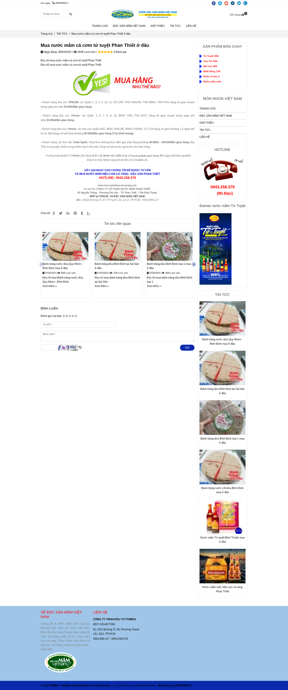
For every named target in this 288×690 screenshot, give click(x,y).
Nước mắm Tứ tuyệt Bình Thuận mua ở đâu (222, 539)
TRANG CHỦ (100, 25)
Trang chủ (46, 33)
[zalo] (246, 3)
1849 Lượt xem (86, 51)
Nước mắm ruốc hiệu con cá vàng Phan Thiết (222, 589)
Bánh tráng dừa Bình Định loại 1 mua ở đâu (169, 266)
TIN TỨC (175, 25)
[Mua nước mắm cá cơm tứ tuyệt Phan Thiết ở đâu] (144, 14)
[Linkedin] (68, 213)
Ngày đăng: (50, 51)
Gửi (187, 347)
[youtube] (227, 3)
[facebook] (215, 3)
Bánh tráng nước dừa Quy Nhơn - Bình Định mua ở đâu (62, 266)
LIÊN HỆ (191, 25)
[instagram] (234, 3)
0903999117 (62, 3)
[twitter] (221, 3)
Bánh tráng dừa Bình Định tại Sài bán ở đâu (117, 266)
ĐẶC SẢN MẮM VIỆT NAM (129, 25)
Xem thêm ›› (49, 286)
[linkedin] (240, 3)
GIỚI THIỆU (157, 25)
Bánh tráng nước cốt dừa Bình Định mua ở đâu (222, 490)
